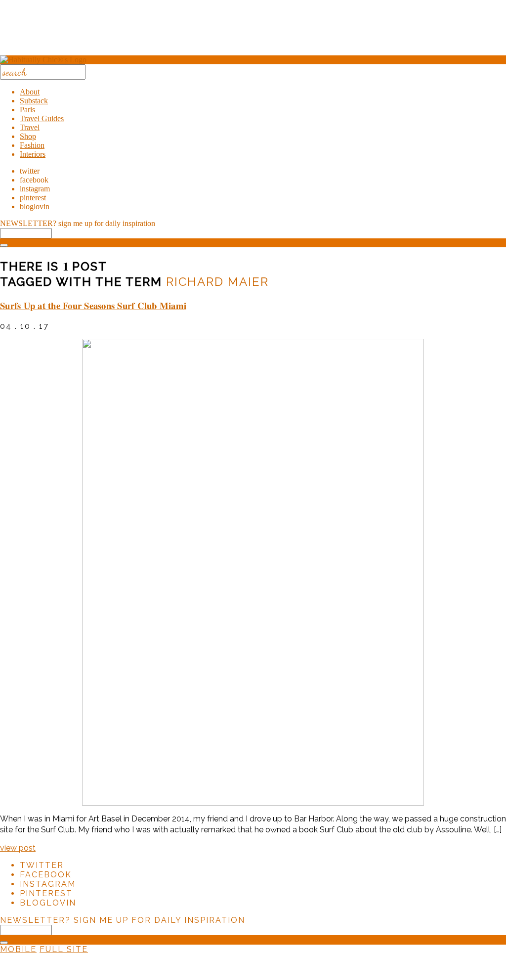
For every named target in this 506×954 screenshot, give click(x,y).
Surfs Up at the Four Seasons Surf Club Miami (93, 305)
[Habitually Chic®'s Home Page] (43, 59)
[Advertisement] (253, 31)
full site (64, 949)
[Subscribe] (4, 245)
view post (18, 848)
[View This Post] (253, 572)
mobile (18, 949)
